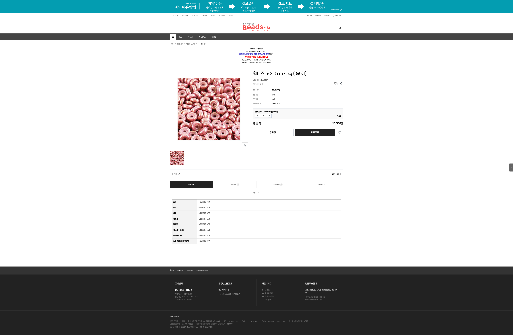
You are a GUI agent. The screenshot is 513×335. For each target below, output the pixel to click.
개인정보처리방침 (202, 270)
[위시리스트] (339, 132)
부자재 (190, 37)
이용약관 (189, 270)
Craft (213, 37)
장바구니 (338, 16)
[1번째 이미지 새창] (177, 158)
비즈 (180, 37)
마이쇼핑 (327, 16)
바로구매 (315, 132)
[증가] (270, 116)
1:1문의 (204, 16)
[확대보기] (245, 145)
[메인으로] (172, 44)
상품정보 (191, 184)
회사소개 (180, 270)
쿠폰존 (231, 16)
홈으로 (172, 270)
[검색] (340, 28)
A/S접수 (268, 300)
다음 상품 (335, 174)
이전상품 (177, 174)
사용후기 (175, 16)
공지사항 (195, 16)
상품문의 (185, 16)
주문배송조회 (269, 296)
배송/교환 (321, 184)
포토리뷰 (222, 16)
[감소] (257, 116)
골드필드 (202, 37)
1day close (335, 10)
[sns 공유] (341, 83)
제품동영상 (269, 293)
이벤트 (213, 16)
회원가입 (318, 16)
